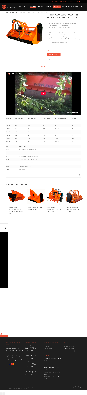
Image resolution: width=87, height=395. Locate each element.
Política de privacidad (68, 346)
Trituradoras (13, 12)
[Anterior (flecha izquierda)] (1, 393)
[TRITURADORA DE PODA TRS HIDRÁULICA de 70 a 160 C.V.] (74, 196)
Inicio (7, 12)
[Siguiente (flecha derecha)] (4, 393)
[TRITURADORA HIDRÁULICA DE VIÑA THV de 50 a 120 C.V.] (55, 196)
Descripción (43, 66)
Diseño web (20, 388)
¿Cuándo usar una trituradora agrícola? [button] (14, 174)
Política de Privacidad (47, 281)
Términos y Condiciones (38, 281)
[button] (84, 6)
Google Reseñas (50, 241)
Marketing (26, 388)
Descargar (49, 50)
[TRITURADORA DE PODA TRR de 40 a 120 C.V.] (36, 196)
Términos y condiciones (69, 348)
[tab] (43, 66)
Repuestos (46, 346)
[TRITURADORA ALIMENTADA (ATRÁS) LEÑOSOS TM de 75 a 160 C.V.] (17, 196)
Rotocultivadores (48, 348)
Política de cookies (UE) (69, 351)
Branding (15, 388)
